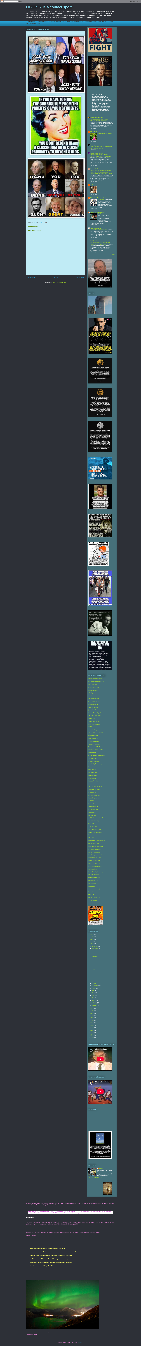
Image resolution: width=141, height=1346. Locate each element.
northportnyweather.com (95, 678)
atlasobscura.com (93, 690)
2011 (92, 1032)
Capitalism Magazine (94, 744)
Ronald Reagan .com (94, 860)
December (95, 946)
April (93, 998)
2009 (92, 1037)
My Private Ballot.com (94, 849)
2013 (92, 1027)
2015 (92, 1023)
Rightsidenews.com (93, 883)
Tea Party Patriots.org (94, 829)
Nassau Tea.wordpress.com (96, 804)
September (95, 985)
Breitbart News (94, 241)
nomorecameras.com (94, 795)
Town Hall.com (92, 826)
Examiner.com (92, 752)
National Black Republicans (96, 713)
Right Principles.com (94, 863)
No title (93, 970)
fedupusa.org (92, 778)
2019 (92, 1013)
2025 (92, 936)
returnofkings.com (93, 704)
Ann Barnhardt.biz (93, 738)
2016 (92, 1020)
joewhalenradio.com (93, 710)
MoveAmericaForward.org (95, 846)
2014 (92, 1025)
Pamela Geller (94, 169)
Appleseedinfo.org (93, 806)
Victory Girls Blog (95, 228)
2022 (92, 944)
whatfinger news (92, 693)
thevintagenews (92, 684)
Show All (113, 254)
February (94, 1003)
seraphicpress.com (93, 696)
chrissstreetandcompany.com (96, 755)
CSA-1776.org (92, 769)
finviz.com (91, 894)
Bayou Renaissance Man (97, 212)
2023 (92, 941)
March (94, 1000)
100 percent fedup (93, 900)
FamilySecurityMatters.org (95, 872)
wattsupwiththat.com (94, 877)
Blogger (80, 1342)
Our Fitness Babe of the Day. (105, 133)
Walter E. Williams (93, 874)
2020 (92, 1010)
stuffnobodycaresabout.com (96, 681)
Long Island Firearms (94, 724)
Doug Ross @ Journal (96, 153)
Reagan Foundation (93, 781)
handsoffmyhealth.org (94, 852)
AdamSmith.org (92, 730)
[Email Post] (46, 222)
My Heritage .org (93, 809)
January (94, 1005)
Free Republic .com (93, 792)
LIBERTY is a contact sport (49, 7)
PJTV (90, 727)
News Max (91, 835)
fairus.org (91, 823)
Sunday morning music (104, 214)
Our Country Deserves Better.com (97, 855)
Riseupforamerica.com (94, 857)
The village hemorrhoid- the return (100, 198)
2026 (92, 934)
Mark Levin (91, 767)
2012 (92, 1030)
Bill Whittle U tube (93, 772)
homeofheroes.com (93, 892)
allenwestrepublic (93, 775)
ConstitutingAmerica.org (95, 764)
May (93, 995)
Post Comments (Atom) (59, 282)
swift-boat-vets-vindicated (95, 818)
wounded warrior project (94, 889)
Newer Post (31, 277)
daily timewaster (95, 185)
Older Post (80, 277)
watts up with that (93, 707)
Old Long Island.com (94, 897)
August (94, 988)
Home (56, 277)
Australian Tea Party (94, 789)
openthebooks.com (93, 687)
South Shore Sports (93, 721)
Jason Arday (101, 199)
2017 (92, 1018)
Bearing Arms (94, 145)
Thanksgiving (95, 956)
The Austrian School (94, 747)
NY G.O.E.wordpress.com (95, 838)
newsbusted (91, 886)
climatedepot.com (93, 880)
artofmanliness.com (93, 698)
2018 (92, 1015)
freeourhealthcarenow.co (95, 866)
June (93, 993)
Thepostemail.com (93, 741)
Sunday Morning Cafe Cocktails (98, 229)
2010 (92, 1035)
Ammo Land (91, 718)
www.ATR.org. (92, 812)
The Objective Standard (95, 786)
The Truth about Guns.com (95, 732)
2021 (92, 1008)
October (94, 983)
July (93, 990)
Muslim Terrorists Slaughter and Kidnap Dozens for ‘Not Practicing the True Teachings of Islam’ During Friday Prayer (101, 172)
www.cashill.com (93, 735)
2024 (92, 939)
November (95, 948)
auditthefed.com (92, 869)
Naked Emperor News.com (95, 798)
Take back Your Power (94, 715)
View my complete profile (95, 1177)
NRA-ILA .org (92, 815)
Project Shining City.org (94, 832)
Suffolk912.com (92, 801)
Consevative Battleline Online (96, 840)
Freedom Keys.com (93, 761)
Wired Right (93, 132)
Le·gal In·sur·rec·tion (96, 117)
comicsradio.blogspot (94, 701)
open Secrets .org (93, 784)
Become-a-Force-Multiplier (95, 749)
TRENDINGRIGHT (93, 758)
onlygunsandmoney (93, 820)
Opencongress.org (93, 843)
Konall (101, 1168)
